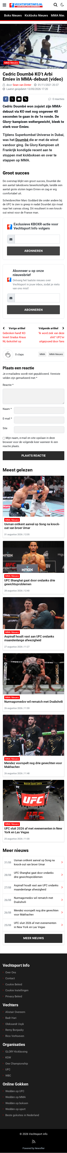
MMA (42, 354)
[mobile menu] (4, 5)
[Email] (19, 99)
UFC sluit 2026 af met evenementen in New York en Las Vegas (35, 925)
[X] (12, 99)
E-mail (7, 418)
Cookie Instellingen (16, 990)
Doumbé (22, 140)
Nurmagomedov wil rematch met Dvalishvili (33, 701)
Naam (7, 409)
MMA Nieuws (11, 62)
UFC (7, 1069)
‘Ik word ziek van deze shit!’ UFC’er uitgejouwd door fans (51, 337)
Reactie (8, 385)
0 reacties (58, 99)
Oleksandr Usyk (14, 1024)
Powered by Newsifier (33, 1148)
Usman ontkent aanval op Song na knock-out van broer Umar (34, 862)
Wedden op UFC (14, 1091)
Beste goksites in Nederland (22, 1115)
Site (5, 428)
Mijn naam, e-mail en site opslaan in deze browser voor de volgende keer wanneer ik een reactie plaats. (30, 442)
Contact (10, 978)
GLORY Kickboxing (16, 1051)
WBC (8, 1075)
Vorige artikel (16, 328)
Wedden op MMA (15, 1097)
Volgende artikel (49, 328)
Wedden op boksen (16, 1103)
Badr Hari (10, 1018)
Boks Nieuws (13, 15)
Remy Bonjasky (14, 1030)
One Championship (16, 1063)
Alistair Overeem (15, 1012)
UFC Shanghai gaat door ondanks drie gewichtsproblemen (29, 582)
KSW (8, 1057)
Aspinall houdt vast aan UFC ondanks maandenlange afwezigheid (29, 638)
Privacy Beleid (13, 996)
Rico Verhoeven (14, 1036)
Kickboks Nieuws (36, 15)
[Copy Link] (25, 99)
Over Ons (10, 972)
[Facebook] (5, 99)
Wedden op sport (15, 1109)
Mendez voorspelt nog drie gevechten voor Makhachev (36, 912)
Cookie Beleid (13, 984)
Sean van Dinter (22, 85)
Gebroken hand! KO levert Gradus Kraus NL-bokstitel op (14, 337)
